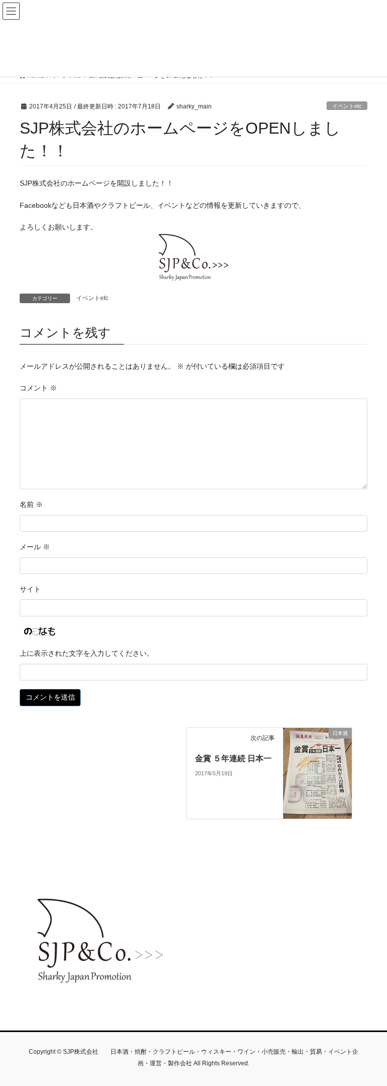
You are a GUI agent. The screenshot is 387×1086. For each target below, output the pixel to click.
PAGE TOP (368, 1044)
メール (35, 547)
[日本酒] (317, 773)
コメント (38, 388)
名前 (31, 504)
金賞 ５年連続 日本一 (233, 758)
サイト (30, 589)
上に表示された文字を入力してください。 (87, 653)
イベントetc (347, 106)
